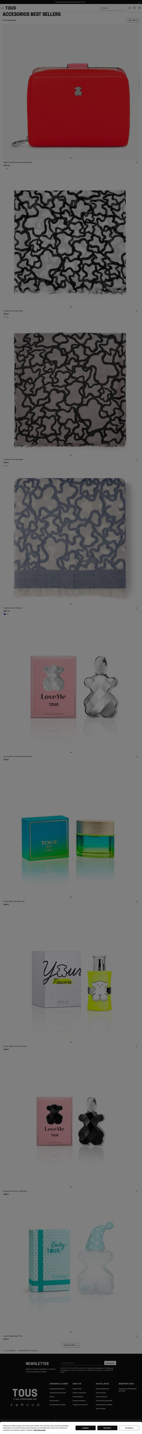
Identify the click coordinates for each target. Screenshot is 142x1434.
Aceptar (85, 1428)
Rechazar (107, 1428)
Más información (40, 1430)
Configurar (129, 1428)
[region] (71, 1428)
